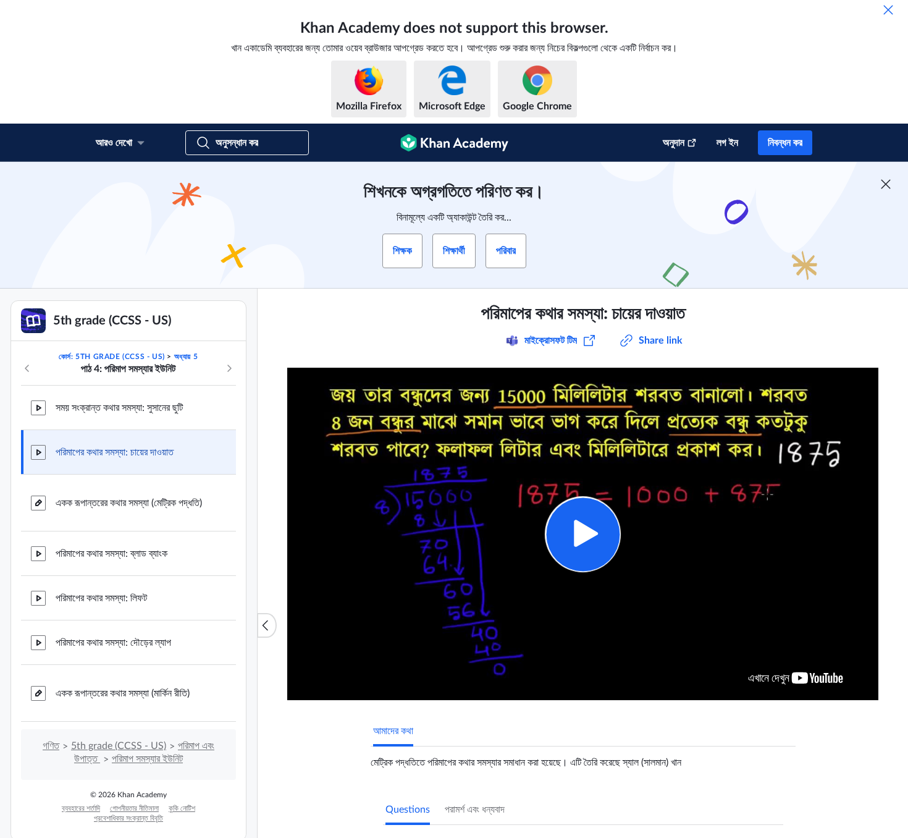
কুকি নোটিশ (182, 808)
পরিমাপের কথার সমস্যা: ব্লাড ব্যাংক (111, 554)
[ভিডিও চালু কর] (582, 534)
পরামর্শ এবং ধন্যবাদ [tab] (475, 810)
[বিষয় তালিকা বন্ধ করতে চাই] (267, 625)
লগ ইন (727, 143)
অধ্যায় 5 (186, 356)
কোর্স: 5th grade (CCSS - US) (112, 356)
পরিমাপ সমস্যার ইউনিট (147, 759)
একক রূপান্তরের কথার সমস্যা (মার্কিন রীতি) (123, 693)
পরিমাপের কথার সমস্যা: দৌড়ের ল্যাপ (113, 643)
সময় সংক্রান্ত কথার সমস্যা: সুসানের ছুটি (119, 408)
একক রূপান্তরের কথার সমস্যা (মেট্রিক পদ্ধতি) (129, 503)
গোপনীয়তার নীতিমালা (134, 808)
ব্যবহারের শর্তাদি (81, 808)
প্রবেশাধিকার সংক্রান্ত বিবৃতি (128, 818)
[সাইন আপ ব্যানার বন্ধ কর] (885, 184)
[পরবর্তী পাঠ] (229, 368)
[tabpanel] (583, 758)
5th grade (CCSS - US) (118, 746)
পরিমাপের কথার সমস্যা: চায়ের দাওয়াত (115, 452)
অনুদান (673, 143)
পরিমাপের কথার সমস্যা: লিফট (101, 598)
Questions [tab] (407, 810)
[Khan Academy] (454, 142)
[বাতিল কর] (888, 10)
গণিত (51, 746)
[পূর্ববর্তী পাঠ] (27, 368)
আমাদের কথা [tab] (393, 731)
